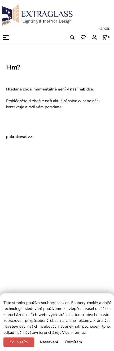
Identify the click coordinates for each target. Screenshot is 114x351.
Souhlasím (19, 342)
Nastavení (49, 342)
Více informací (74, 332)
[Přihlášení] (94, 37)
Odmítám (73, 342)
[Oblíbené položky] (83, 37)
